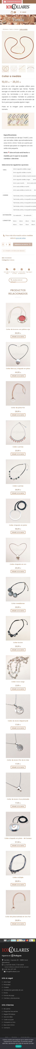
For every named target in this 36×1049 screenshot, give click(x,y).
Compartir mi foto (13, 1)
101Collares (5, 29)
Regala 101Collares (9, 1014)
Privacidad (7, 985)
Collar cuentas (18, 447)
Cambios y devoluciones (12, 998)
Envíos (6, 993)
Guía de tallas (8, 1017)
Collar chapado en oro (18, 564)
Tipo (4, 170)
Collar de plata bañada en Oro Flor (18, 917)
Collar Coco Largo (18, 682)
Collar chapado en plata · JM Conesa (18, 838)
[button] (14, 250)
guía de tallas (21, 238)
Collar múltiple (18, 877)
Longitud (7, 220)
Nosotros (14, 1037)
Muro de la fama (9, 1025)
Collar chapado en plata (18, 525)
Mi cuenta (7, 1009)
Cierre (5, 195)
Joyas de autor (25, 1037)
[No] (34, 1043)
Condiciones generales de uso (13, 990)
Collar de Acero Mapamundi (18, 721)
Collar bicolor (18, 642)
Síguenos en (6, 956)
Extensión (7, 215)
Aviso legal (7, 982)
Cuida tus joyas (9, 1020)
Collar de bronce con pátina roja (18, 329)
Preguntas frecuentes (11, 1011)
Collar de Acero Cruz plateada (18, 799)
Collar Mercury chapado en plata (18, 368)
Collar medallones (18, 603)
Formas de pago (9, 995)
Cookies (6, 987)
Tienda (11, 29)
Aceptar (18, 1046)
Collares (16, 29)
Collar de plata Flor (18, 408)
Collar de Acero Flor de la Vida (18, 760)
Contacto (7, 1028)
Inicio (6, 1037)
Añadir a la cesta (21, 244)
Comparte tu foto (9, 1022)
